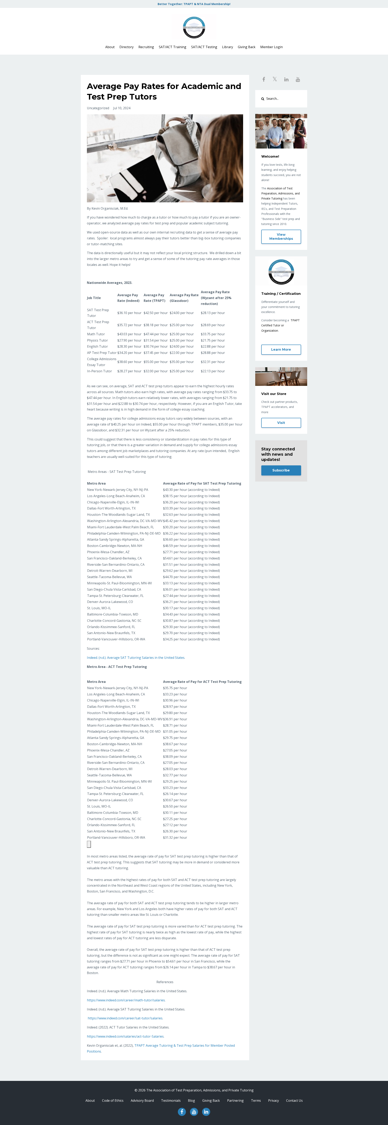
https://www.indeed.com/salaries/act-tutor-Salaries (125, 1036)
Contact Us (294, 1100)
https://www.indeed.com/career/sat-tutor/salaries (125, 1018)
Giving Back (246, 47)
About (110, 47)
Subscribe (281, 470)
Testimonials (171, 1100)
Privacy (273, 1100)
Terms (256, 1100)
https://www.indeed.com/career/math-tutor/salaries (126, 1000)
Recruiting (146, 47)
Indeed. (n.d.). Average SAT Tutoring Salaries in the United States (136, 657)
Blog (191, 1100)
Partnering (235, 1100)
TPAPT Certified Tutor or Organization (280, 325)
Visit (281, 423)
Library (227, 47)
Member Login (271, 47)
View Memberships (281, 237)
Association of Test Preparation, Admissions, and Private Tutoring (280, 193)
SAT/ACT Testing (204, 47)
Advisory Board (142, 1100)
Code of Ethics (112, 1100)
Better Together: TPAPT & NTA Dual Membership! (194, 4)
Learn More (281, 349)
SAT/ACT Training (172, 47)
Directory (126, 47)
